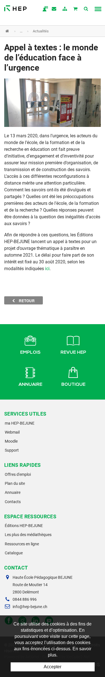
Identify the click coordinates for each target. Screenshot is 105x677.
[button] (48, 31)
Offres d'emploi (18, 474)
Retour (26, 300)
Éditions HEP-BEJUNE (24, 525)
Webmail (12, 432)
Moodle (11, 441)
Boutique (73, 385)
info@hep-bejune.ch (30, 606)
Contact (54, 9)
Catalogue (14, 553)
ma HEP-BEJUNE (19, 423)
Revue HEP (73, 353)
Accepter (52, 666)
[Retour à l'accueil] (15, 7)
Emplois (30, 353)
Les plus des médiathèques (28, 534)
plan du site (65, 9)
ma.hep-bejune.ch (43, 9)
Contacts (13, 501)
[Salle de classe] (52, 102)
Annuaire (30, 385)
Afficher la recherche (86, 9)
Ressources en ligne (22, 544)
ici (47, 268)
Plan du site (15, 483)
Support (12, 450)
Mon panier (75, 9)
